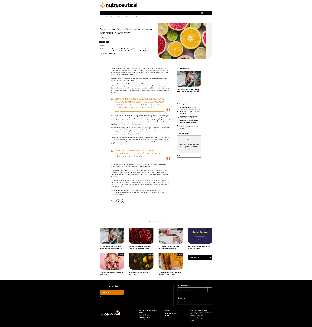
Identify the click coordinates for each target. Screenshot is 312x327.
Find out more (104, 302)
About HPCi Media (144, 315)
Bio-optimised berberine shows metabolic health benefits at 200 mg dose (190, 108)
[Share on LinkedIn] (118, 201)
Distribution (150, 254)
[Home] (100, 16)
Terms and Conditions (171, 313)
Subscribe (197, 13)
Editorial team (133, 13)
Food (108, 41)
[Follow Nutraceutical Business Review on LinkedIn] (195, 302)
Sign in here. (113, 296)
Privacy (167, 315)
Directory (124, 13)
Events (118, 13)
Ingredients (102, 41)
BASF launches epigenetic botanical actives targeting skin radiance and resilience (190, 126)
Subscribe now (194, 257)
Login (207, 13)
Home (102, 13)
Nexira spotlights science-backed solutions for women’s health (190, 117)
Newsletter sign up (144, 317)
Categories (109, 13)
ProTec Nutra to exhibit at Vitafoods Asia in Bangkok (190, 112)
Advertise (168, 310)
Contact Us (142, 320)
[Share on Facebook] (122, 201)
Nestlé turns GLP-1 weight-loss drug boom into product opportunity (190, 121)
